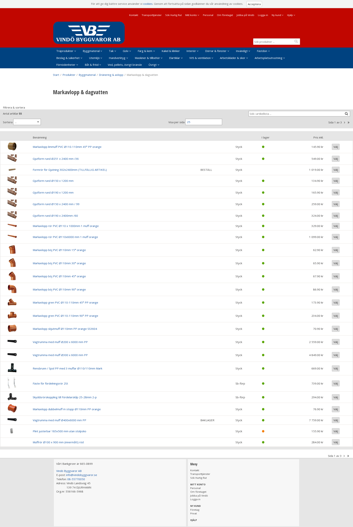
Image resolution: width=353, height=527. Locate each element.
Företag (194, 509)
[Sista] (348, 122)
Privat (193, 513)
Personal (208, 15)
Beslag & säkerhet (68, 58)
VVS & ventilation (200, 58)
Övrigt (153, 64)
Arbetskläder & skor (232, 58)
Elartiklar (174, 58)
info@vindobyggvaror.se (81, 475)
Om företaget (225, 15)
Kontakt (133, 15)
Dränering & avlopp (111, 75)
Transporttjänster (152, 15)
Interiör (191, 51)
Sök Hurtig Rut (173, 15)
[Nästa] (344, 122)
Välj (336, 147)
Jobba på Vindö (245, 15)
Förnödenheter (65, 64)
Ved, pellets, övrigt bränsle (125, 64)
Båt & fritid (92, 64)
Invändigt (242, 51)
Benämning (40, 137)
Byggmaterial (91, 51)
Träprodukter (64, 51)
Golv (126, 51)
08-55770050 (76, 479)
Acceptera (254, 4)
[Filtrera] (346, 114)
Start (56, 75)
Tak (111, 51)
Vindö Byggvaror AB (69, 471)
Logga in (263, 15)
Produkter (69, 75)
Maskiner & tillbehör (147, 58)
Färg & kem (145, 51)
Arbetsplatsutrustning (268, 58)
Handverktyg (117, 58)
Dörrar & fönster (216, 51)
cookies (148, 4)
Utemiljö (94, 58)
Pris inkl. (318, 137)
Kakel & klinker (171, 51)
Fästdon (262, 51)
